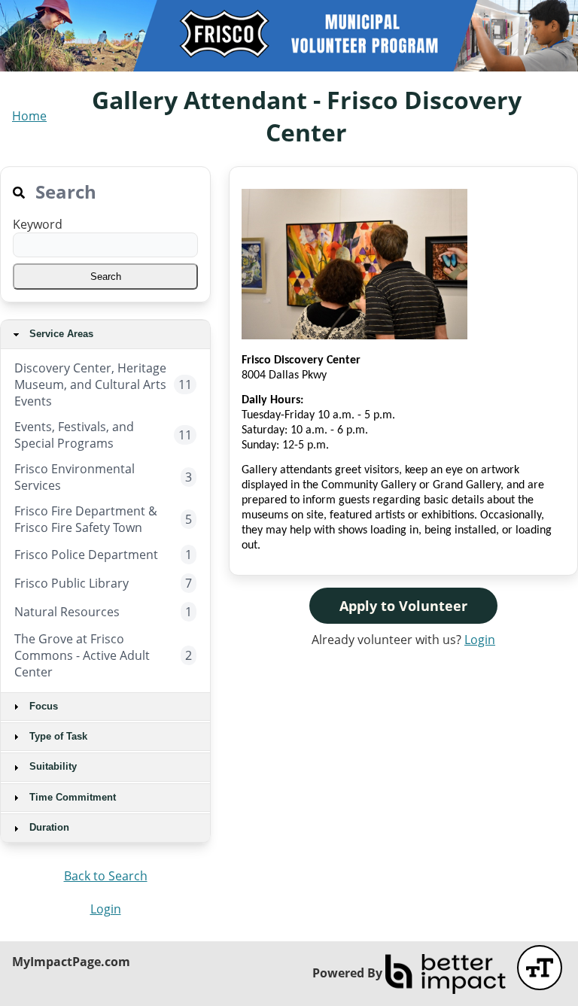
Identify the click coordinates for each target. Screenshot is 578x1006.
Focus (42, 706)
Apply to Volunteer (403, 606)
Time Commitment (71, 797)
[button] (105, 276)
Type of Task (56, 736)
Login (105, 909)
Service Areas (59, 333)
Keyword (37, 224)
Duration (47, 827)
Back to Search (106, 876)
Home (29, 116)
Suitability (51, 766)
